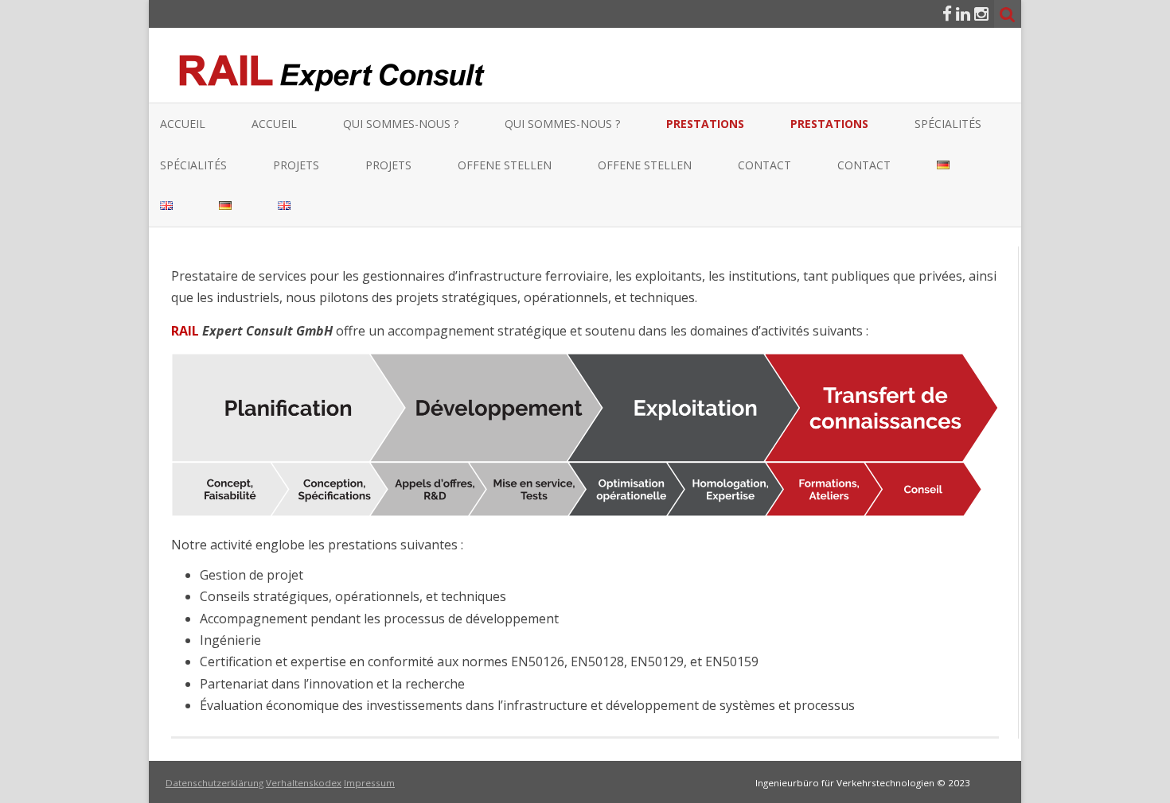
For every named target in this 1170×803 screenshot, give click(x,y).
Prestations (705, 123)
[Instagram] (981, 13)
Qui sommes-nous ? (400, 123)
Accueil (182, 123)
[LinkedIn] (963, 13)
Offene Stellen (505, 165)
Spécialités (948, 123)
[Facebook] (947, 13)
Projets (296, 165)
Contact (764, 165)
